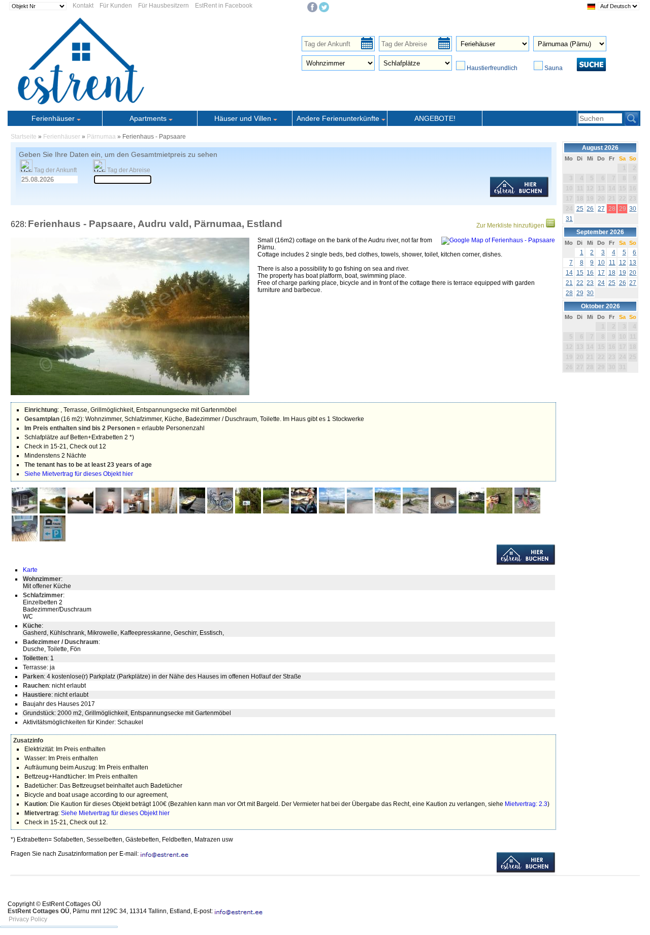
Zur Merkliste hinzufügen (511, 225)
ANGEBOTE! (435, 118)
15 (579, 272)
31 (569, 218)
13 (632, 262)
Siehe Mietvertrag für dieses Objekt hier (78, 473)
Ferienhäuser (62, 136)
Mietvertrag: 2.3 (526, 804)
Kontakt (83, 5)
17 (601, 272)
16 (590, 272)
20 (632, 272)
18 (611, 272)
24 (601, 282)
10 (601, 262)
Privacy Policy (28, 919)
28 (569, 293)
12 (622, 262)
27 (601, 208)
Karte (30, 569)
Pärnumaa (101, 136)
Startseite (24, 136)
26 (590, 208)
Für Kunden (116, 5)
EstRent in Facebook (223, 5)
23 (590, 282)
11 (612, 262)
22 (579, 282)
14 (569, 272)
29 (579, 293)
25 (579, 208)
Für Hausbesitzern (163, 5)
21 (569, 282)
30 (632, 208)
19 (622, 272)
